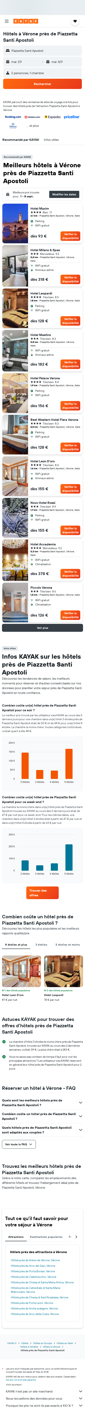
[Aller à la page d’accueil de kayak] (25, 21)
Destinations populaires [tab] (46, 1237)
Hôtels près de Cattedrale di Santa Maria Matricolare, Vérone (35, 1290)
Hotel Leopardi (41, 293)
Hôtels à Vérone (51, 1346)
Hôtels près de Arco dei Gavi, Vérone (33, 1266)
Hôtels (24, 1343)
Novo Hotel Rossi (42, 503)
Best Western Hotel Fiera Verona (54, 420)
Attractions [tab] (16, 1237)
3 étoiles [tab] (41, 944)
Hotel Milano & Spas (45, 250)
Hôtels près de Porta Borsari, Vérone (33, 1271)
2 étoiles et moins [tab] (68, 944)
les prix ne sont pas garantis (21, 1379)
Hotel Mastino (40, 335)
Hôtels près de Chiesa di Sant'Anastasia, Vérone (39, 1297)
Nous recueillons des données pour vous (34, 1398)
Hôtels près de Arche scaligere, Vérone (34, 1308)
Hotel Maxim (39, 208)
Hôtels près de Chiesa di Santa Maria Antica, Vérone (42, 1282)
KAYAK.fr (12, 1343)
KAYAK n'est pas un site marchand (29, 1391)
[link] (42, 892)
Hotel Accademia (43, 544)
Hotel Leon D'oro (42, 461)
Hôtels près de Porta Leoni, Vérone (32, 1303)
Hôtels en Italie (65, 1343)
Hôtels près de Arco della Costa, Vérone (35, 1314)
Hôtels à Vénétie (29, 1346)
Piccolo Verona (41, 587)
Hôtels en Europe (42, 1343)
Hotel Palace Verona (45, 378)
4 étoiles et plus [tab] (16, 944)
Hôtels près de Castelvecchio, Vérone (33, 1277)
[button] (6, 21)
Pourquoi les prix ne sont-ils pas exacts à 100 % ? (39, 1406)
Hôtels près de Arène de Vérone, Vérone (35, 1260)
